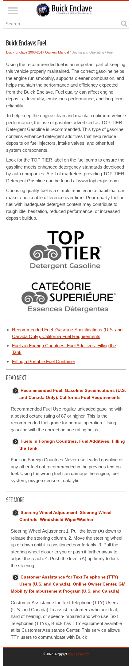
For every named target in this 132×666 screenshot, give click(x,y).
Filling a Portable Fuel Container (43, 361)
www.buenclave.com (78, 654)
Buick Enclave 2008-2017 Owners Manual (37, 52)
